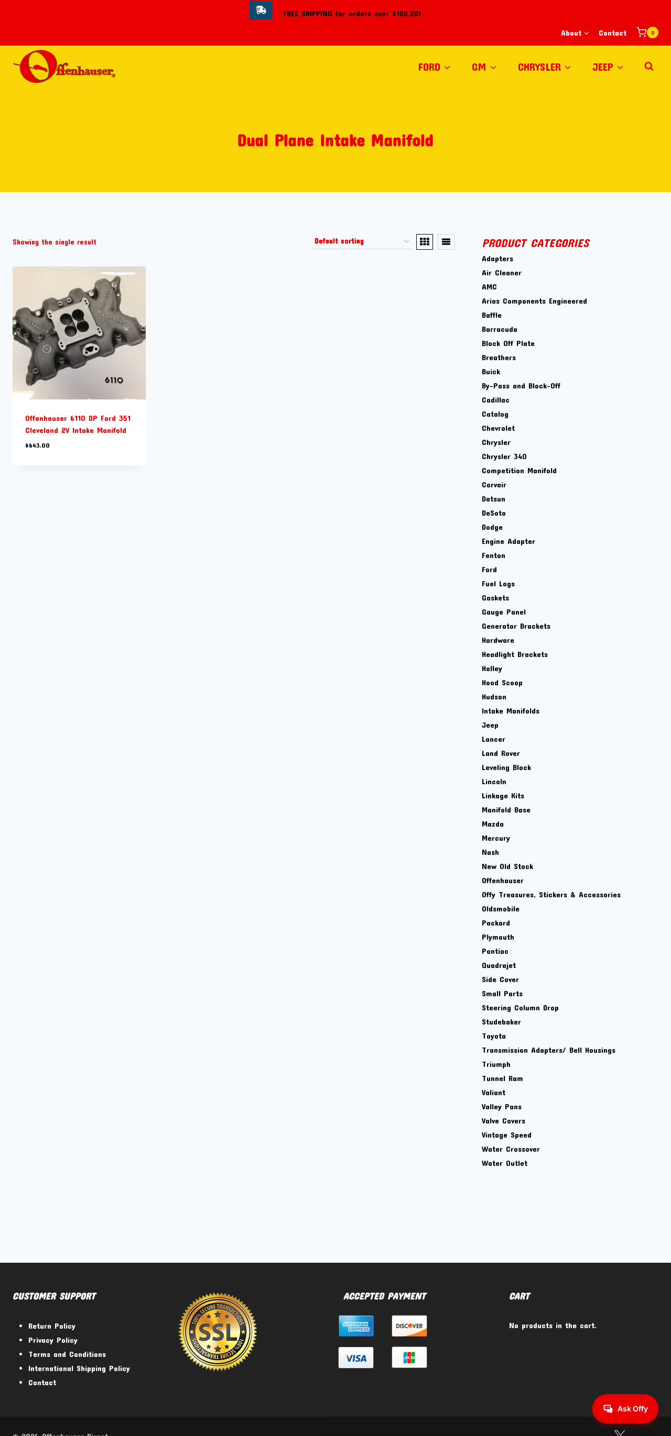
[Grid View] (424, 242)
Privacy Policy (53, 1339)
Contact (612, 32)
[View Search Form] (649, 66)
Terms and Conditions (67, 1354)
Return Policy (51, 1325)
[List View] (446, 242)
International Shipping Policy (79, 1368)
